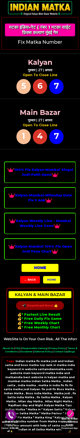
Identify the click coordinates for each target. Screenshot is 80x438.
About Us (8, 348)
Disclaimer (26, 351)
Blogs (71, 351)
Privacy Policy (57, 348)
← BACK (30, 279)
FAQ (18, 348)
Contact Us (60, 351)
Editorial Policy (43, 351)
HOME (51, 279)
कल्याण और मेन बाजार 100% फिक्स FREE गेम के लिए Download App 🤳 (69, 425)
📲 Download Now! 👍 (40, 305)
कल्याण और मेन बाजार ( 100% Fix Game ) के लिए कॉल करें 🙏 (10, 427)
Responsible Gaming (34, 348)
